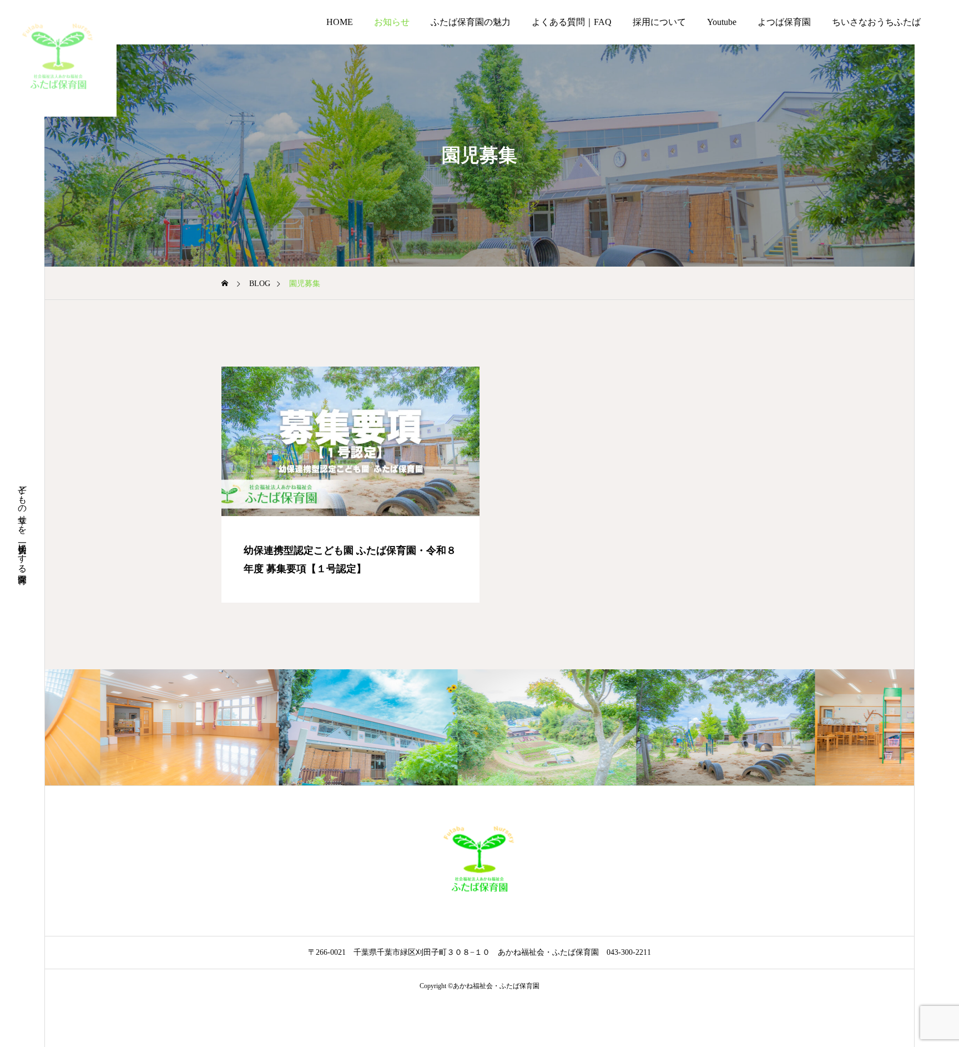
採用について (659, 22)
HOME (339, 22)
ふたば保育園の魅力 (471, 22)
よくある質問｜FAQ (572, 22)
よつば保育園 (784, 22)
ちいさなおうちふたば (876, 22)
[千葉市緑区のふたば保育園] (58, 58)
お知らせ (392, 22)
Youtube (721, 22)
